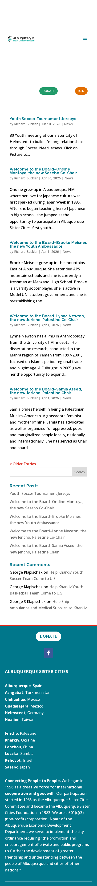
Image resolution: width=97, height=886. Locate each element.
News (68, 124)
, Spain (23, 685)
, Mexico (22, 699)
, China (19, 747)
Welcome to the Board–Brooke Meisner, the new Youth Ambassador (48, 244)
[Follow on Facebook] (48, 653)
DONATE (48, 636)
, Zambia (19, 753)
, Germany (24, 712)
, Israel (26, 760)
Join (81, 91)
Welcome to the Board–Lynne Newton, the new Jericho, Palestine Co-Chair (47, 318)
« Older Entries (23, 463)
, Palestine (20, 733)
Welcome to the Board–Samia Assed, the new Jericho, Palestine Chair (46, 391)
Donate (48, 91)
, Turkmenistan (28, 692)
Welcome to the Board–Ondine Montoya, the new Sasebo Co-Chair (43, 171)
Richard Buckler (26, 124)
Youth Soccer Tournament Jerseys (43, 119)
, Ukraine (20, 740)
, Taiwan (20, 719)
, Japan (17, 767)
